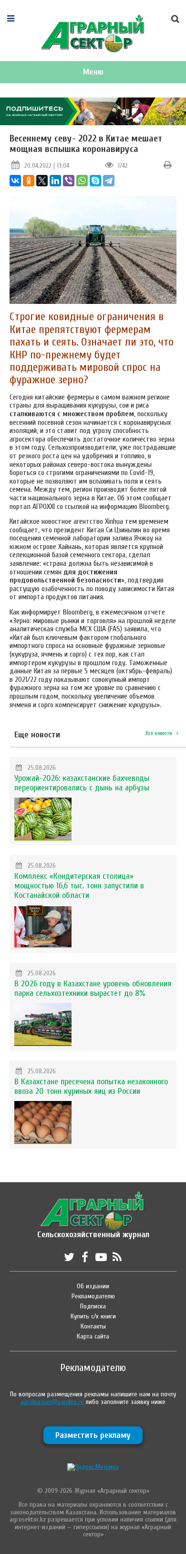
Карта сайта (93, 1336)
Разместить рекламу (93, 1435)
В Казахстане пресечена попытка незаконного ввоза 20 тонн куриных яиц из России (91, 1086)
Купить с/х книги (93, 1316)
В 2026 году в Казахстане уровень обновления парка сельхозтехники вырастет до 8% (92, 988)
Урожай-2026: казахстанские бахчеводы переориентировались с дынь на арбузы (81, 783)
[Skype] (95, 180)
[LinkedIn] (55, 180)
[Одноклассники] (28, 180)
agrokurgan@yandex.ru (52, 1402)
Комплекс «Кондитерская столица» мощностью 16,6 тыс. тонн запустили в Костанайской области (79, 885)
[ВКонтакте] (15, 180)
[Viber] (68, 180)
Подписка (93, 1306)
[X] (42, 180)
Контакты (93, 1326)
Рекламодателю (93, 1296)
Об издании (93, 1286)
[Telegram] (108, 180)
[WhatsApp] (82, 180)
